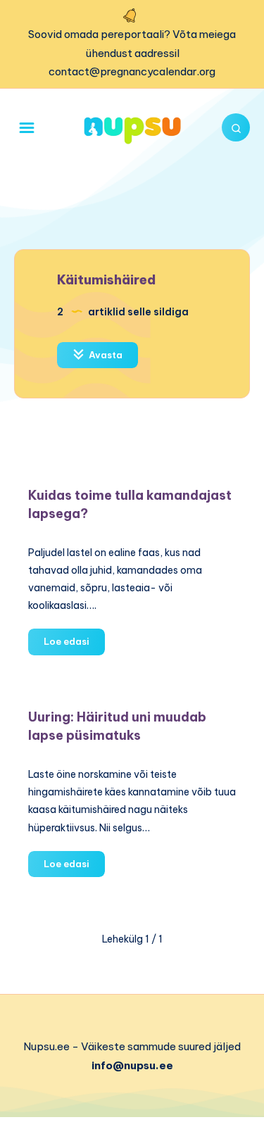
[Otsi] (236, 127)
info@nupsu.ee (132, 1065)
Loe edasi (74, 645)
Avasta (104, 354)
